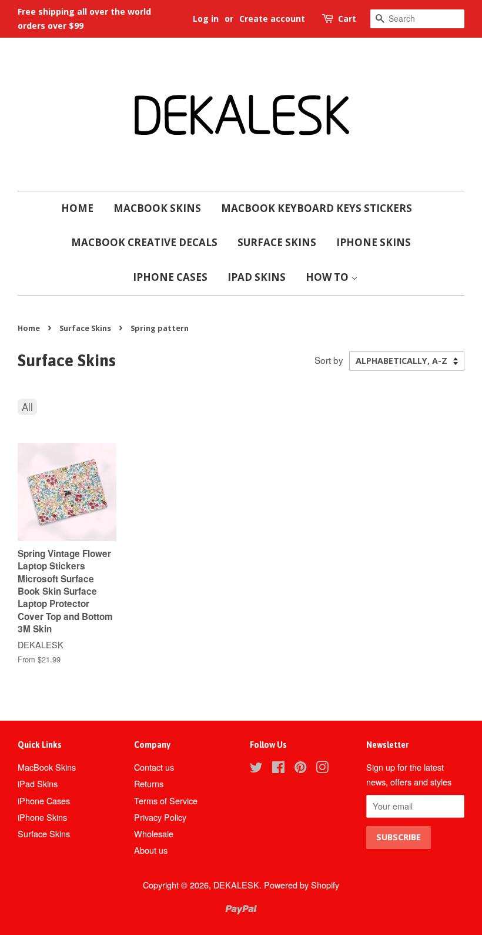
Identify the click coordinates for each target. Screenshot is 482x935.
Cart (347, 18)
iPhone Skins (373, 242)
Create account (272, 18)
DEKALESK (236, 884)
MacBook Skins (157, 208)
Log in (206, 18)
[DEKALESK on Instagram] (322, 768)
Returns (148, 783)
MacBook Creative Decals (144, 242)
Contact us (154, 767)
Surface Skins (276, 242)
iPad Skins (256, 277)
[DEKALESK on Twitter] (256, 768)
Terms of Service (166, 800)
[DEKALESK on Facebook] (278, 768)
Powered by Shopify (301, 884)
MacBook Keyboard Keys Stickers (316, 208)
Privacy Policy (160, 817)
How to (328, 277)
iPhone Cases (170, 277)
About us (151, 850)
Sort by (328, 359)
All (27, 406)
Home (77, 208)
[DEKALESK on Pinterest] (300, 768)
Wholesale (153, 833)
